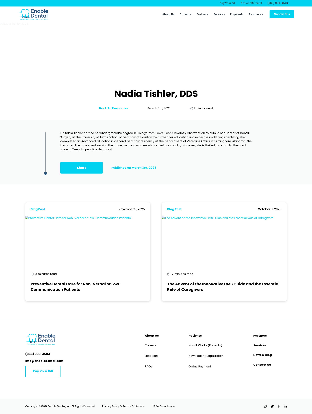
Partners (202, 14)
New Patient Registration (206, 356)
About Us (168, 14)
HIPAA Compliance (163, 406)
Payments (237, 14)
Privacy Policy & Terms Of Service (123, 406)
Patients (185, 14)
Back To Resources (113, 108)
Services (219, 14)
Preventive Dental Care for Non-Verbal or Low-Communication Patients (76, 286)
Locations (151, 356)
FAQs (148, 367)
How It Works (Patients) (205, 345)
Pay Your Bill (227, 3)
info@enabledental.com (44, 361)
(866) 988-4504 (278, 3)
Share (81, 168)
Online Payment (199, 367)
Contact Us (262, 365)
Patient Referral (251, 3)
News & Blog (262, 355)
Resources (256, 14)
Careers (150, 345)
